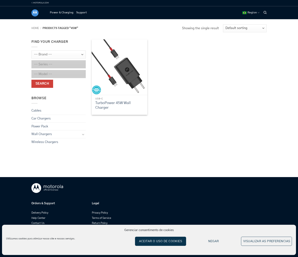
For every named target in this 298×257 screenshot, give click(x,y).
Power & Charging (61, 12)
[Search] (265, 12)
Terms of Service (101, 218)
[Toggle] (83, 134)
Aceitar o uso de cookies (160, 241)
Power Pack (39, 126)
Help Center (38, 218)
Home (35, 28)
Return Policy (99, 223)
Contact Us (37, 223)
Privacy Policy (100, 213)
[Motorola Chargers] (37, 12)
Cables (36, 110)
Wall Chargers (41, 134)
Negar (213, 241)
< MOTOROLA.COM (40, 3)
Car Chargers (41, 118)
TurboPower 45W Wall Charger (113, 105)
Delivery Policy (39, 213)
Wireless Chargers (44, 142)
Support (81, 12)
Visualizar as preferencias (266, 241)
